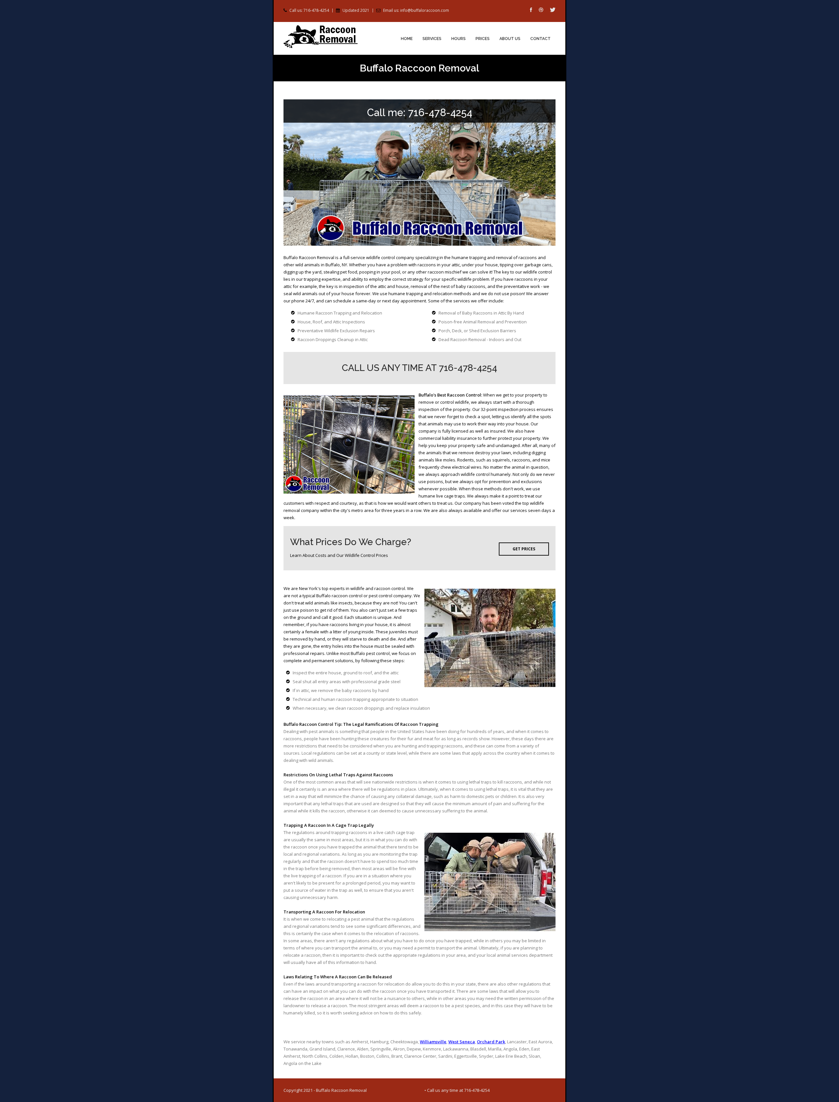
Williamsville (433, 1042)
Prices (483, 38)
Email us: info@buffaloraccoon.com (416, 10)
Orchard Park (491, 1042)
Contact (540, 38)
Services (431, 38)
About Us (509, 38)
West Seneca (461, 1042)
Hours (458, 38)
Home (407, 38)
